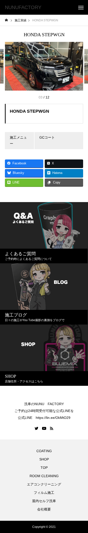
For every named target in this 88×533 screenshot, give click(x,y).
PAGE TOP (81, 511)
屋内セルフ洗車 (44, 501)
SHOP (44, 459)
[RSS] (51, 428)
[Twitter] (37, 428)
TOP (44, 467)
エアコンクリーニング (44, 484)
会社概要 (44, 509)
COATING (45, 451)
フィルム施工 (44, 492)
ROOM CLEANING (44, 476)
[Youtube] (44, 428)
